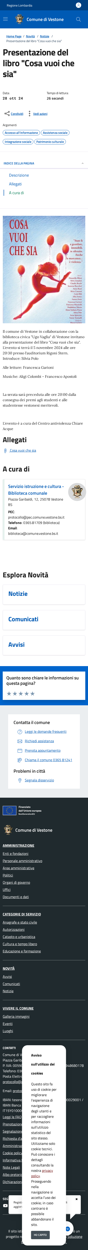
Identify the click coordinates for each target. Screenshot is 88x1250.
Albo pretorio (13, 1174)
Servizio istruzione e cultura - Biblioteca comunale (36, 489)
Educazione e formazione (22, 951)
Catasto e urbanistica (19, 936)
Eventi (8, 1023)
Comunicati (11, 983)
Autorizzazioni (14, 929)
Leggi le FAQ (12, 1117)
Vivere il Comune (18, 1008)
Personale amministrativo (22, 860)
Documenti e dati (16, 896)
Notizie (44, 36)
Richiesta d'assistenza (19, 1138)
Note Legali (11, 1167)
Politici (8, 875)
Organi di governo (16, 882)
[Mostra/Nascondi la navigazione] (5, 19)
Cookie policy (13, 1153)
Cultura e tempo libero (20, 944)
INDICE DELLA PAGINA (19, 163)
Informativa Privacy (18, 1160)
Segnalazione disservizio (21, 1131)
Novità (30, 36)
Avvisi (7, 976)
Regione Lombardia (19, 5)
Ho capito (40, 1235)
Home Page (13, 36)
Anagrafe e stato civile (20, 922)
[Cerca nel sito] (78, 19)
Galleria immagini (16, 1016)
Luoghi (8, 1031)
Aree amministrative (18, 868)
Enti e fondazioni (15, 853)
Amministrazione (18, 845)
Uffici (7, 889)
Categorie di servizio (22, 914)
